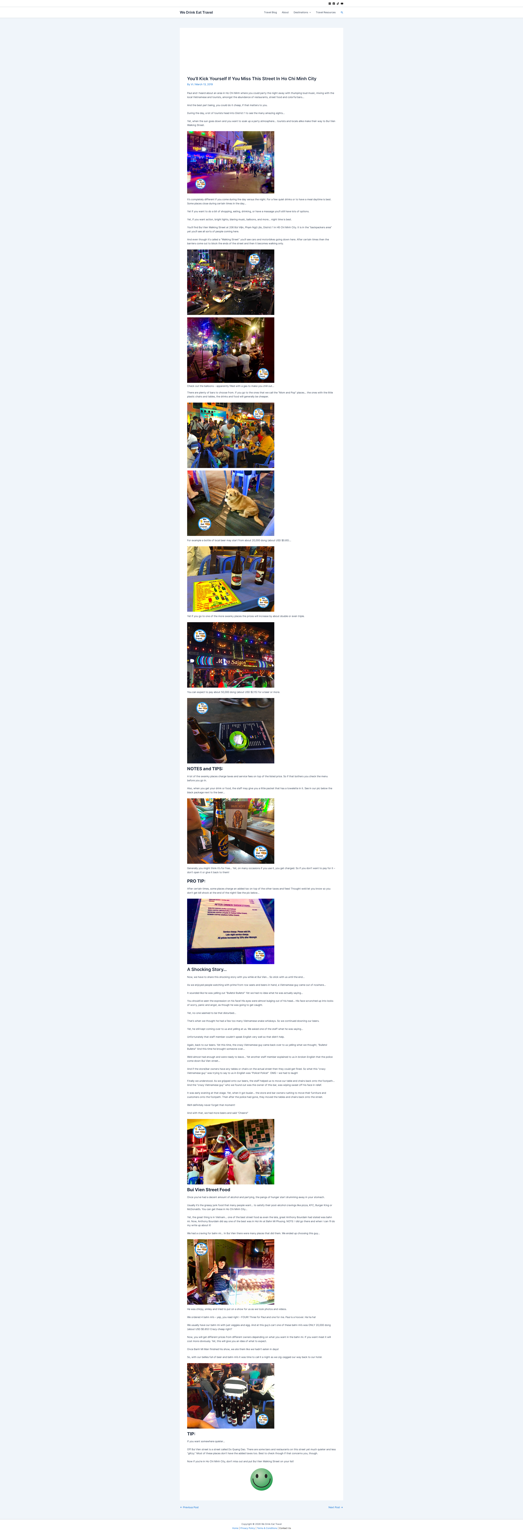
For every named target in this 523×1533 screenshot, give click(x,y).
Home (235, 1528)
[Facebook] (334, 3)
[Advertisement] (261, 56)
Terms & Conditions (267, 1528)
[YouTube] (342, 3)
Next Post (336, 1507)
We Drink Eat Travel (196, 12)
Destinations (301, 12)
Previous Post (189, 1507)
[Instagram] (330, 3)
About (285, 12)
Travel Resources (326, 12)
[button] (309, 12)
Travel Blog (270, 12)
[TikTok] (338, 3)
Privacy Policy (247, 1528)
